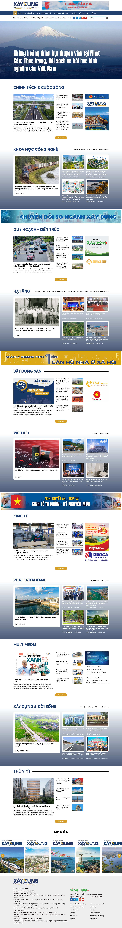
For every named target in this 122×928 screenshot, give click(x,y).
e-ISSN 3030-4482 (79, 149)
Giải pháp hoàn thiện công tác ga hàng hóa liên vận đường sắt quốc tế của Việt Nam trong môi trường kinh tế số (36, 189)
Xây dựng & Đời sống (35, 707)
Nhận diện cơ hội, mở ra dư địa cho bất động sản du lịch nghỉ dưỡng (62, 381)
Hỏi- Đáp (90, 707)
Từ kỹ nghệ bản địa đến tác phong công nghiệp (62, 671)
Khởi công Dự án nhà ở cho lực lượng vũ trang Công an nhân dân (62, 399)
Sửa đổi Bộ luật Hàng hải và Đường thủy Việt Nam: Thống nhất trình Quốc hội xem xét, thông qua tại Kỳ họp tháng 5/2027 (63, 125)
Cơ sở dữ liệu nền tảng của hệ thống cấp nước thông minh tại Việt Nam (35, 618)
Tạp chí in (61, 832)
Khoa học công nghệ (44, 13)
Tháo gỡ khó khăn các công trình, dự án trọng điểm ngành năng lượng (63, 114)
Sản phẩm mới (104, 433)
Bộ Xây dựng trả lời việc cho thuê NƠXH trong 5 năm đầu (73, 729)
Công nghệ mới (104, 149)
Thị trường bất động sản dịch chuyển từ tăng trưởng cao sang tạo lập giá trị (62, 408)
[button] (100, 13)
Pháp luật (83, 707)
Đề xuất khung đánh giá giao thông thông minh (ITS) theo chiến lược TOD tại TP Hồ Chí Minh (73, 197)
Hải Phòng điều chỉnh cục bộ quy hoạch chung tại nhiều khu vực (62, 256)
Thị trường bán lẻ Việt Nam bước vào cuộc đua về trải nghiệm (62, 389)
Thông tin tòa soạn (20, 888)
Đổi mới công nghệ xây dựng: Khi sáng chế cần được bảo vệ (62, 542)
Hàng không (46, 291)
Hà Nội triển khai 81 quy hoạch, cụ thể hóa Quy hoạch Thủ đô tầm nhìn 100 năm (62, 265)
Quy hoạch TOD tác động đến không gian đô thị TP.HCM (62, 239)
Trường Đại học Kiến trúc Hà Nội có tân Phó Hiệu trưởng (62, 105)
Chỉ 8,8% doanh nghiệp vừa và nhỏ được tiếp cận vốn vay (63, 534)
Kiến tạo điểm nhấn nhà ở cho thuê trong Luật (62, 663)
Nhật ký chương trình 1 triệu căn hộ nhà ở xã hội (71, 18)
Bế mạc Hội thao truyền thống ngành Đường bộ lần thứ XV (96, 753)
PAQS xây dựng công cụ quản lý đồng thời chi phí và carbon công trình (63, 551)
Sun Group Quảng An (96, 669)
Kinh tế (20, 516)
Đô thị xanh (105, 580)
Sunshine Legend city (96, 675)
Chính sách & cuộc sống (26, 13)
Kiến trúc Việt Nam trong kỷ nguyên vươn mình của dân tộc (62, 654)
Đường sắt (71, 291)
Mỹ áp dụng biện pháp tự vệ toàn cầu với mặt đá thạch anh (97, 480)
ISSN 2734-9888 (92, 149)
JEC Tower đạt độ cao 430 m (63, 798)
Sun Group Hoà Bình (95, 677)
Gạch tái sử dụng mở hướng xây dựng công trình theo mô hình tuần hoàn (62, 781)
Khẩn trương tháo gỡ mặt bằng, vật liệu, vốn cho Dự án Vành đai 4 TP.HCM (33, 123)
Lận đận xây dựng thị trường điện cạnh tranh (62, 680)
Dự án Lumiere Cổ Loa (96, 666)
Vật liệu (93, 13)
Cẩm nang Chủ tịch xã (102, 707)
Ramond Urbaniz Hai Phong (99, 672)
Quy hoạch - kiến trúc (61, 13)
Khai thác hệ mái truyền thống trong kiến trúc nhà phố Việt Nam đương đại (97, 197)
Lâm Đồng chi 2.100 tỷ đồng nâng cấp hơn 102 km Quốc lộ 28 (72, 338)
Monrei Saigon (94, 680)
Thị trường (94, 433)
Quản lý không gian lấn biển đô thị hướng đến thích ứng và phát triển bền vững (97, 603)
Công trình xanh (94, 580)
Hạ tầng (73, 13)
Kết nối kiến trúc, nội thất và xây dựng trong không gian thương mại (72, 481)
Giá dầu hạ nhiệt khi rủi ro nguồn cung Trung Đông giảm (36, 470)
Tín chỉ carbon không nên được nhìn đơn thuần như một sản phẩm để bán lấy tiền (97, 628)
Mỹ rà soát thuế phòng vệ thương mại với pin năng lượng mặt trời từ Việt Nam (97, 456)
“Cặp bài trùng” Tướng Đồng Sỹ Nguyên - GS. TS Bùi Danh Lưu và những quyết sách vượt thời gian (35, 329)
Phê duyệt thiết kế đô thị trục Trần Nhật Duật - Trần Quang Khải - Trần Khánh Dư (32, 265)
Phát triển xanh (30, 580)
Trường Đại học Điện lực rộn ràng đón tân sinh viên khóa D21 (62, 525)
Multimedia (25, 645)
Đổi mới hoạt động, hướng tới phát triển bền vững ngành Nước (72, 602)
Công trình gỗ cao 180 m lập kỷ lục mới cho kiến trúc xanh (62, 807)
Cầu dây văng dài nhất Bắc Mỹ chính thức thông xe (63, 790)
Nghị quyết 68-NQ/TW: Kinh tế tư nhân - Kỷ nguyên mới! (38, 18)
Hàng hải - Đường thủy (59, 291)
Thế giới (21, 771)
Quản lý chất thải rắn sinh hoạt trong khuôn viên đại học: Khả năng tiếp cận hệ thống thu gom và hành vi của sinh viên (96, 173)
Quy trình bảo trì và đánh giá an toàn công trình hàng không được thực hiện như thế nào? (97, 339)
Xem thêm (61, 138)
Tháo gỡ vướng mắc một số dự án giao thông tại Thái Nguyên (36, 745)
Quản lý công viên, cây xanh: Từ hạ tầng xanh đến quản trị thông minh (73, 627)
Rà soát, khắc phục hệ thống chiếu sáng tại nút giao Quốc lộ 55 (73, 753)
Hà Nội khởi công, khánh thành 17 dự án (72, 313)
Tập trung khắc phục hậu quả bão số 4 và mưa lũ (62, 97)
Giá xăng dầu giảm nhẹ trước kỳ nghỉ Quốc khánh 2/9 (72, 455)
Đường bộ (38, 291)
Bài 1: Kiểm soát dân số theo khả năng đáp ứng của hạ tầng (62, 247)
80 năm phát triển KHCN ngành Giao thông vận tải (93, 291)
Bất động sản (83, 13)
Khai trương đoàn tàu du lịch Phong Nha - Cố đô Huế (95, 313)
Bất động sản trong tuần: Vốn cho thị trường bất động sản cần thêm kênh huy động (33, 407)
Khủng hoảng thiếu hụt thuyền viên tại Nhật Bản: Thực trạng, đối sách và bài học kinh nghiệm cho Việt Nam (56, 60)
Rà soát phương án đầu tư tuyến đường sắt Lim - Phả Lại (96, 729)
